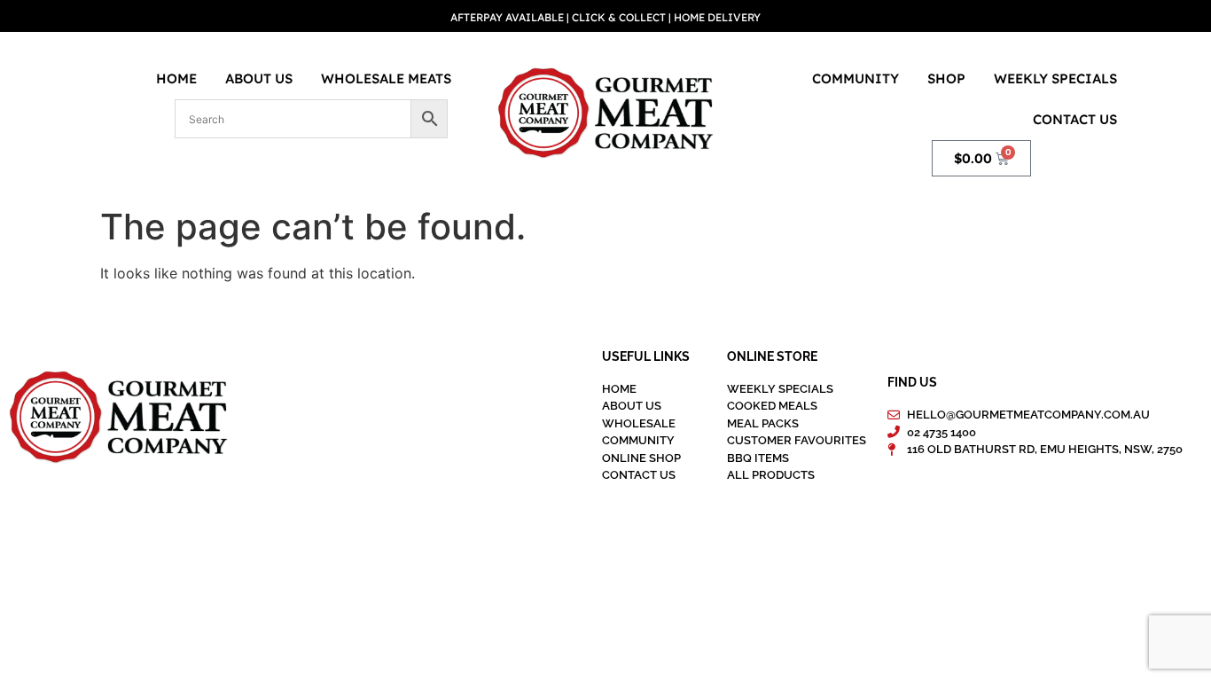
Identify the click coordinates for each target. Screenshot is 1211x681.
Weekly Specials (1055, 78)
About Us (259, 78)
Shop (946, 78)
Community (855, 78)
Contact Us (1075, 119)
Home (176, 78)
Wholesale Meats (386, 78)
